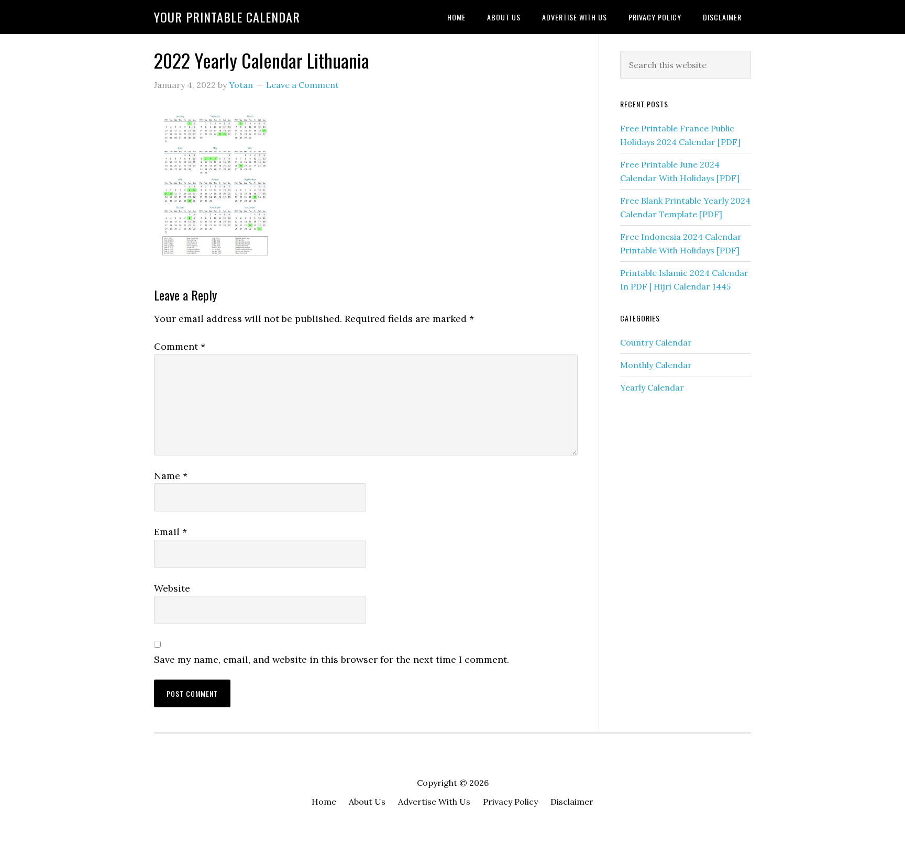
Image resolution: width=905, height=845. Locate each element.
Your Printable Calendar (227, 16)
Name (170, 476)
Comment (179, 346)
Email (170, 532)
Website (172, 588)
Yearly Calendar (652, 387)
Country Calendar (656, 342)
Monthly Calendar (656, 365)
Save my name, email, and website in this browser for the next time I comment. (331, 659)
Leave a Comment (302, 85)
